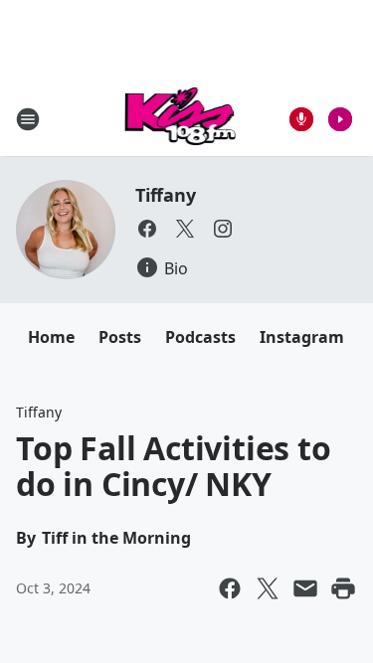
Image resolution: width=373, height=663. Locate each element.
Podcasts (200, 337)
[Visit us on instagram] (223, 229)
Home (51, 337)
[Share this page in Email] (305, 588)
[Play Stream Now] (340, 119)
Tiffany (165, 195)
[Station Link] (180, 118)
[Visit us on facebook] (147, 229)
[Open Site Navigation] (28, 119)
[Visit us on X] (185, 229)
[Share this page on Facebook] (230, 588)
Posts (119, 337)
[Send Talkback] (301, 119)
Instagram (302, 337)
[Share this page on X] (267, 588)
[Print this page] (343, 588)
